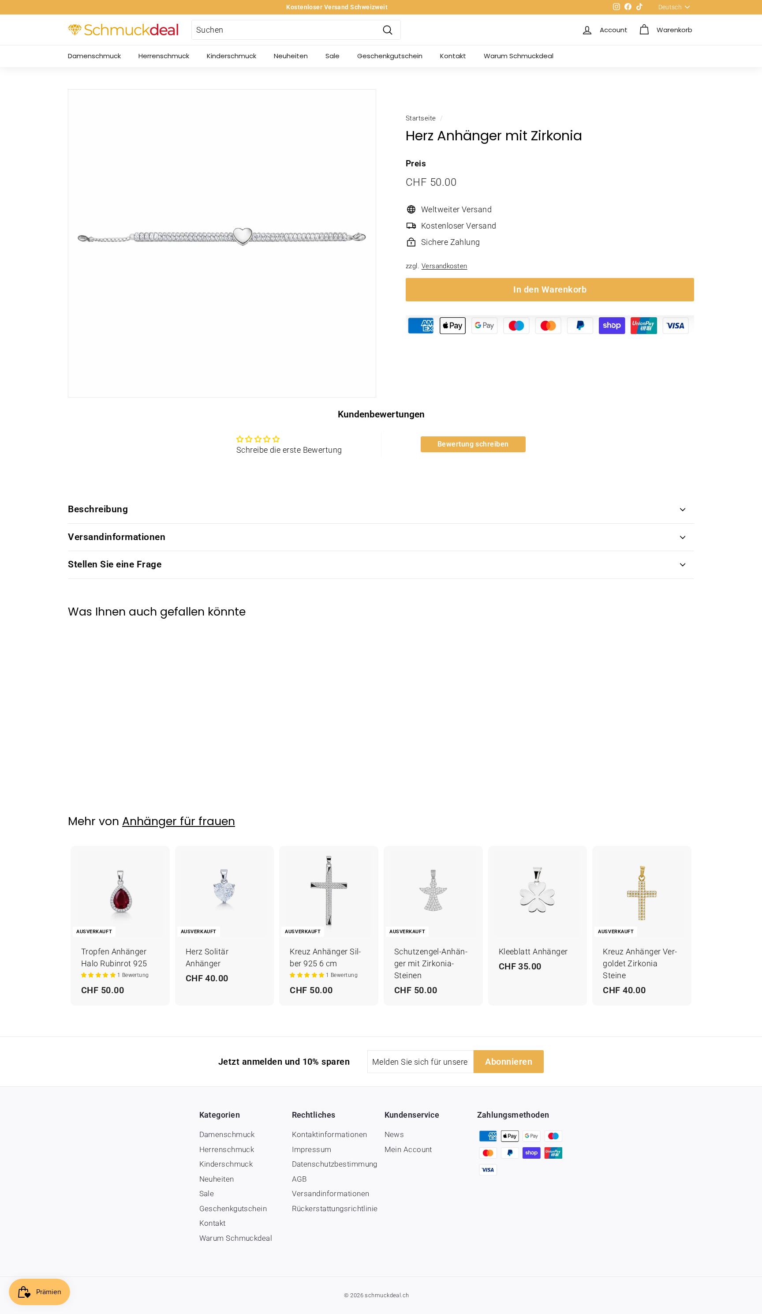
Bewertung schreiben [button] (473, 444)
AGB (299, 1179)
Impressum (312, 1149)
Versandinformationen (117, 537)
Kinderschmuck (231, 55)
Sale (332, 55)
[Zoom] (222, 243)
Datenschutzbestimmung (334, 1164)
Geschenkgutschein (389, 55)
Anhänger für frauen (178, 821)
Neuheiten (291, 55)
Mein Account (408, 1149)
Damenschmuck (94, 55)
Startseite (421, 118)
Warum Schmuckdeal (518, 55)
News (394, 1134)
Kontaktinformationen (329, 1134)
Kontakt (453, 55)
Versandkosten (444, 266)
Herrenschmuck (163, 55)
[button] (99, 975)
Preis (416, 163)
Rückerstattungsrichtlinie (335, 1208)
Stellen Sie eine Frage (115, 564)
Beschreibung (98, 509)
